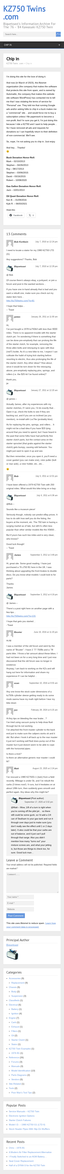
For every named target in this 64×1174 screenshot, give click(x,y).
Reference (14, 1057)
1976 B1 (15, 1053)
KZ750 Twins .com (24, 12)
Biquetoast (12, 945)
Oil (12, 1035)
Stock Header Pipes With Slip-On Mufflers (29, 1129)
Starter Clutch (18, 1040)
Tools (11, 1088)
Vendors (15, 1079)
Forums (15, 1062)
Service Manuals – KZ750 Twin (24, 1111)
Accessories (15, 978)
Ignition (14, 1013)
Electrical (13, 1004)
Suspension (17, 996)
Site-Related (15, 1084)
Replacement (17, 982)
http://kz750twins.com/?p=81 (20, 300)
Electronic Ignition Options (21, 1116)
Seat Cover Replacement (21, 1161)
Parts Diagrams (19, 1075)
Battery (14, 1009)
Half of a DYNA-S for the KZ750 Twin (27, 1165)
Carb (13, 1022)
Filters (14, 1031)
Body (13, 991)
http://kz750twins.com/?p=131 (21, 616)
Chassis (13, 987)
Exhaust (15, 1026)
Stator (14, 1044)
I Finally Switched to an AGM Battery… (28, 1156)
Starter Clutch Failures (20, 1120)
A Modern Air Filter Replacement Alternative (30, 1152)
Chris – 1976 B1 (17, 1148)
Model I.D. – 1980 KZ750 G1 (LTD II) (27, 1124)
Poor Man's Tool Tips (21, 1092)
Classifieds (14, 1000)
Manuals (15, 1066)
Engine (12, 1018)
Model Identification (20, 1070)
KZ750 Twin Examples (20, 1048)
